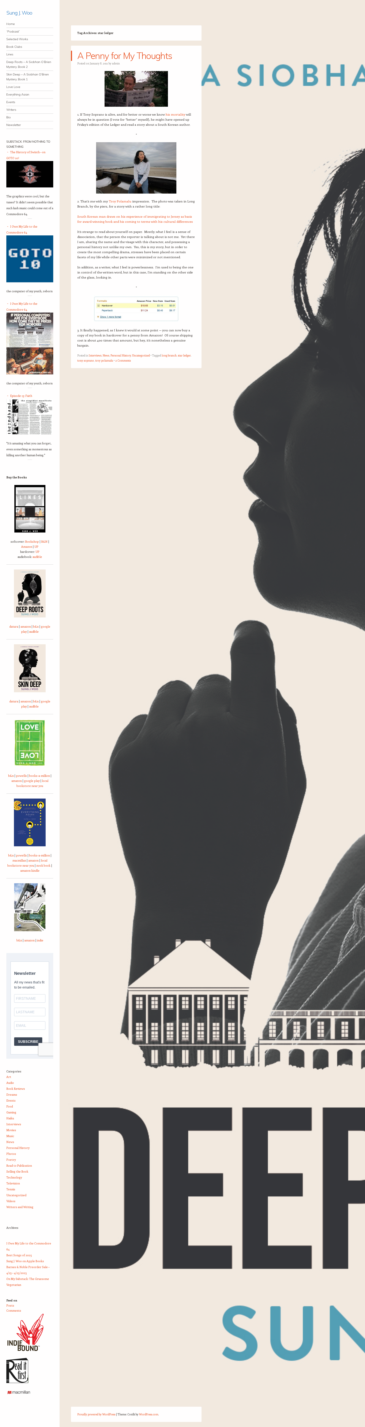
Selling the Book (17, 1171)
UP (36, 547)
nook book (43, 865)
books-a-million (39, 776)
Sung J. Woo (19, 13)
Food (9, 1106)
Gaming (11, 1112)
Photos (11, 1154)
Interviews (95, 355)
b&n (36, 626)
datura (13, 626)
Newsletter (13, 125)
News (106, 355)
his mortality (176, 114)
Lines (9, 54)
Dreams (11, 1094)
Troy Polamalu (120, 201)
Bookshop (32, 541)
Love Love (13, 87)
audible (37, 557)
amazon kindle (29, 870)
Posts (10, 1305)
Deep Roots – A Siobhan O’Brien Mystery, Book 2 (28, 64)
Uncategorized (141, 355)
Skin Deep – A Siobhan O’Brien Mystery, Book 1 (27, 76)
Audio (10, 1083)
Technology (14, 1177)
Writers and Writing (19, 1207)
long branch (169, 355)
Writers (11, 110)
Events (10, 102)
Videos (10, 1201)
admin (116, 63)
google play (32, 781)
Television (13, 1183)
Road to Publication (19, 1165)
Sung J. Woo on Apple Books (25, 1261)
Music (10, 1136)
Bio (8, 117)
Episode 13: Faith (21, 396)
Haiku (10, 1118)
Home (10, 24)
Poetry (11, 1160)
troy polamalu (104, 360)
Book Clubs (14, 47)
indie (40, 940)
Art (8, 1077)
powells (21, 776)
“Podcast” (13, 31)
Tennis (10, 1189)
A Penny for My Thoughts (124, 55)
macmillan (19, 860)
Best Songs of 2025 (19, 1255)
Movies (11, 1130)
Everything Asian (17, 94)
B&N (44, 541)
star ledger (184, 355)
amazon (25, 626)
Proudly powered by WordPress (96, 1414)
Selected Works (17, 39)
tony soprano (85, 360)
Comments (13, 1310)
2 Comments (123, 360)
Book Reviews (15, 1089)
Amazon (26, 547)
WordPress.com (148, 1414)
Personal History (120, 355)
